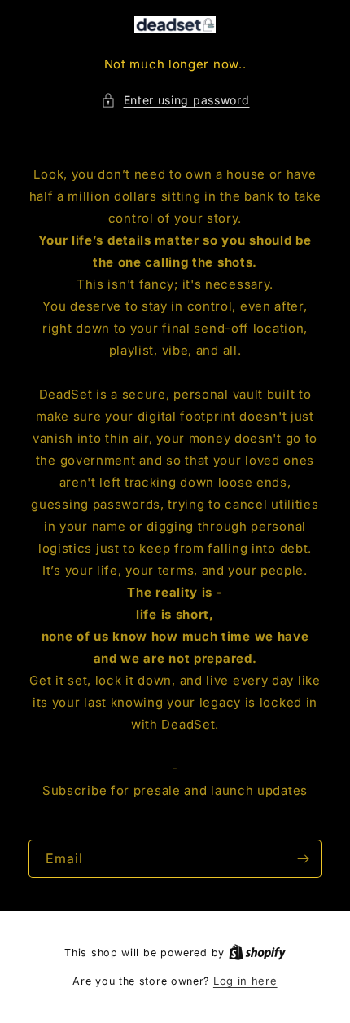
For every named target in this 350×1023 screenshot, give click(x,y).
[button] (175, 100)
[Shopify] (257, 952)
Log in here (245, 980)
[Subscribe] (303, 859)
